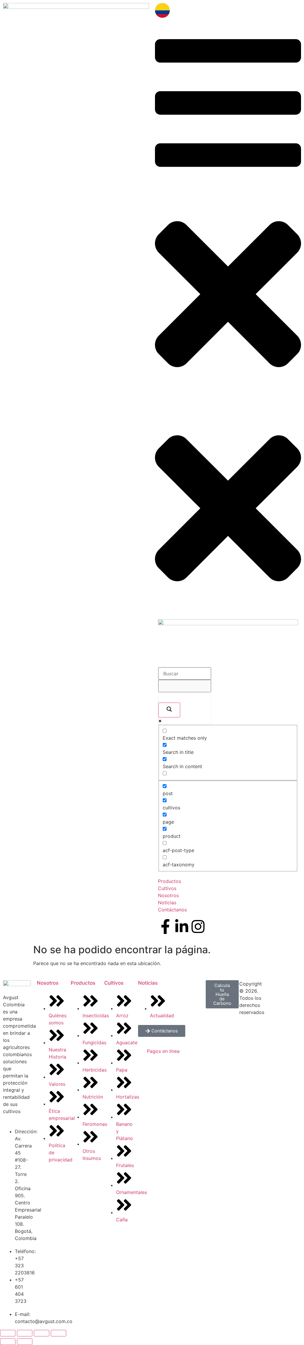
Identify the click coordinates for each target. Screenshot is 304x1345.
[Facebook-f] (165, 926)
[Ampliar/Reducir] (7, 1333)
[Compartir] (41, 1333)
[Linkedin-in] (181, 926)
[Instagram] (198, 926)
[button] (228, 211)
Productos (83, 983)
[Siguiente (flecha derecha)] (24, 1341)
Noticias (148, 983)
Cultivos (114, 983)
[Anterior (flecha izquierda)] (7, 1341)
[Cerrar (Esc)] (58, 1333)
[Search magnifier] (169, 710)
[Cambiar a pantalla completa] (24, 1333)
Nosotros (47, 983)
